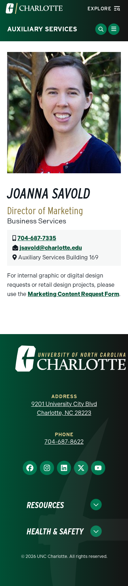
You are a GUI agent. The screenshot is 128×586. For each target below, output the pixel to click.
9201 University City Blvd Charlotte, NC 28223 (64, 409)
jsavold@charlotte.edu (51, 247)
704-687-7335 (36, 238)
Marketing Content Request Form (73, 294)
